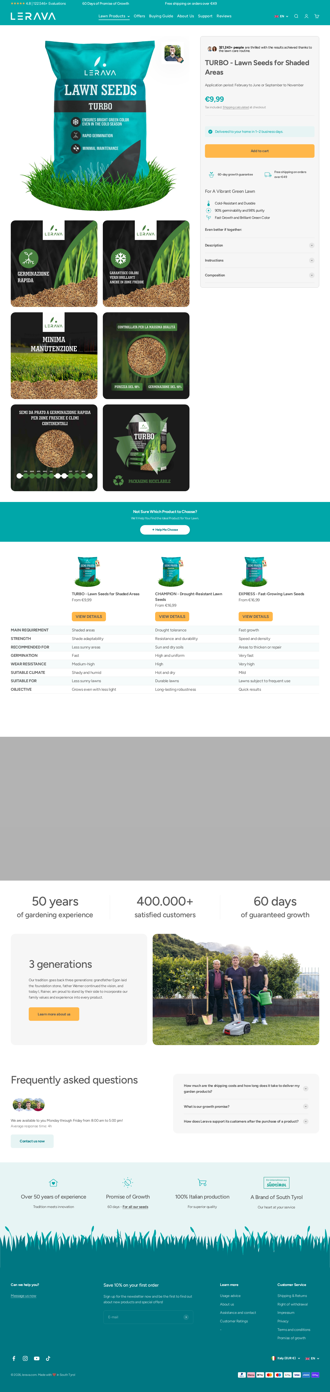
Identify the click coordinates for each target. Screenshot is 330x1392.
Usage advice (230, 1296)
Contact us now (32, 1141)
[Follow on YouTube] (37, 1358)
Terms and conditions (293, 1330)
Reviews (224, 16)
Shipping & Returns (292, 1296)
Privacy (282, 1321)
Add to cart (260, 151)
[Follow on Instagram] (25, 1358)
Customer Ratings (234, 1321)
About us (227, 1304)
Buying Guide (161, 16)
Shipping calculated (236, 107)
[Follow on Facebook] (14, 1358)
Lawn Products (112, 16)
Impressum (285, 1312)
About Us (185, 16)
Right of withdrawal (292, 1304)
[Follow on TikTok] (48, 1358)
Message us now (23, 1296)
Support (205, 16)
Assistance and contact (238, 1312)
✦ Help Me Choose (165, 530)
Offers (139, 16)
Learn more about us (54, 1014)
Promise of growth (291, 1338)
